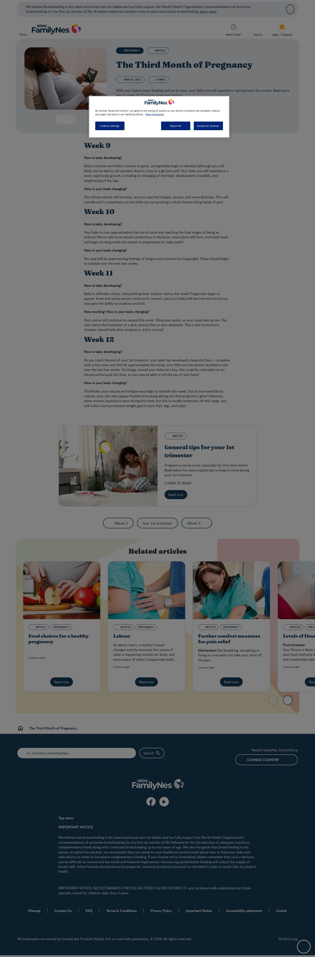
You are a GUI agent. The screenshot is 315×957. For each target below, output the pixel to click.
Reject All (175, 125)
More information (154, 114)
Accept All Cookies (208, 125)
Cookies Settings (110, 125)
